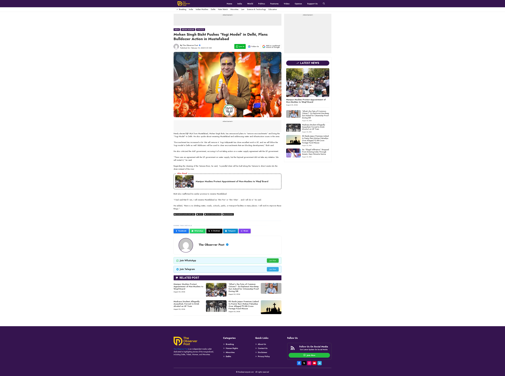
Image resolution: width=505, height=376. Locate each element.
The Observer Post (190, 45)
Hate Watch (223, 9)
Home (229, 3)
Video (286, 3)
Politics (261, 3)
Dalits (213, 9)
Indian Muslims (202, 9)
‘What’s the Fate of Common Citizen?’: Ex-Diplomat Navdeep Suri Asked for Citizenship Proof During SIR (244, 288)
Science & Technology (256, 9)
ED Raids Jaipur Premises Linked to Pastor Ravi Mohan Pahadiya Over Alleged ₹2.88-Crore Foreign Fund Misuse (244, 305)
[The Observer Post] (184, 3)
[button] (323, 3)
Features (274, 3)
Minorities (234, 9)
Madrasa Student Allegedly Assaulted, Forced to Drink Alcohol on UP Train (187, 304)
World (250, 3)
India (239, 3)
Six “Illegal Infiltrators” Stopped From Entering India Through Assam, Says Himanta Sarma (315, 151)
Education (273, 9)
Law (242, 9)
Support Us (312, 3)
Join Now (272, 260)
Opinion (298, 3)
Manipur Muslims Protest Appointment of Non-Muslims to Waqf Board (188, 286)
